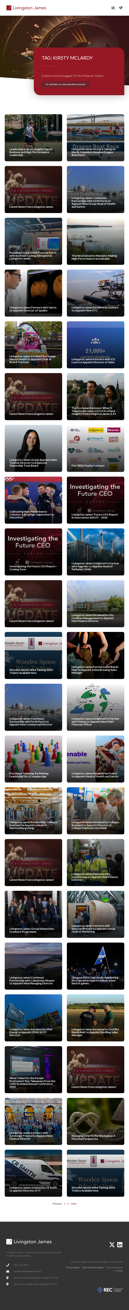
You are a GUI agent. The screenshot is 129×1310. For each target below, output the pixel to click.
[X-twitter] (112, 1245)
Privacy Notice (73, 1267)
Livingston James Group (111, 1261)
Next (73, 1203)
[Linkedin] (120, 1245)
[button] (113, 8)
